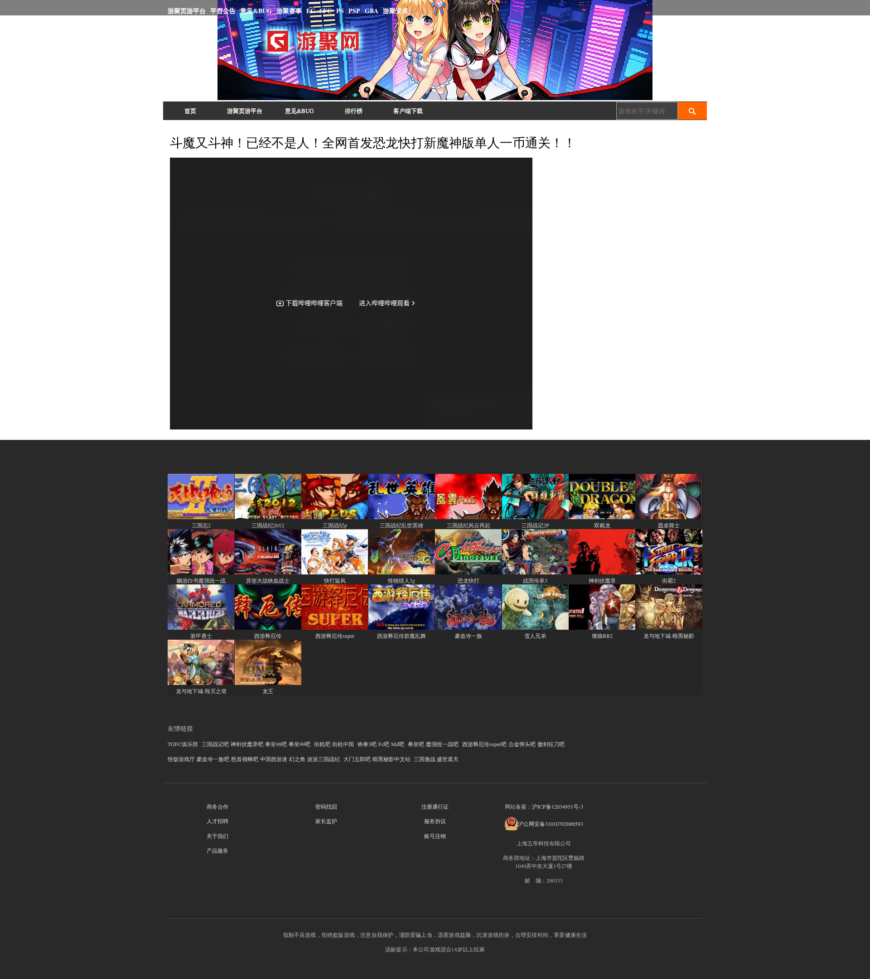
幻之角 (297, 758)
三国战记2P (535, 525)
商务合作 (217, 806)
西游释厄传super (334, 635)
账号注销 (435, 835)
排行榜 (353, 110)
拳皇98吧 (276, 744)
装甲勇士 (201, 635)
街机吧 (322, 744)
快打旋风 (335, 580)
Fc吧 (383, 744)
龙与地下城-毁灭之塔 (201, 690)
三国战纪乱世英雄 (401, 525)
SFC (325, 10)
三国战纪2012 (267, 525)
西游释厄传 (267, 635)
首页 (190, 110)
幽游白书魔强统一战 (201, 580)
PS (340, 10)
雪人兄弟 (535, 635)
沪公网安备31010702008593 (550, 823)
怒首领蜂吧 (244, 758)
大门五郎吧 (357, 758)
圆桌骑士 (669, 525)
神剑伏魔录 (602, 580)
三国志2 (201, 525)
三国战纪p (335, 525)
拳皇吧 (416, 744)
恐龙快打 (468, 580)
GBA (371, 10)
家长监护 (326, 821)
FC (310, 10)
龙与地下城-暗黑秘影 (668, 635)
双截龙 (602, 525)
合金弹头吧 (522, 744)
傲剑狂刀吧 (551, 744)
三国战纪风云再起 (468, 525)
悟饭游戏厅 (181, 758)
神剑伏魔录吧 (247, 744)
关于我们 (217, 835)
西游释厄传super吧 (484, 744)
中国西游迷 (273, 758)
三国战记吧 (215, 744)
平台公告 (223, 10)
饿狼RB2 (602, 635)
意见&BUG (256, 10)
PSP (354, 10)
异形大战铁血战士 (268, 580)
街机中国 (343, 744)
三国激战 (424, 758)
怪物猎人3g (401, 580)
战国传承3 (535, 580)
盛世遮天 (448, 758)
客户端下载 (408, 110)
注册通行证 (435, 806)
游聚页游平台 (187, 10)
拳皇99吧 (299, 744)
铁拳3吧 (367, 744)
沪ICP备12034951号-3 (557, 806)
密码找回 (326, 806)
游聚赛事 (289, 10)
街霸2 (669, 580)
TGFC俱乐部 (183, 744)
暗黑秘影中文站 (391, 758)
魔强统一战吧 (442, 744)
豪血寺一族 (468, 635)
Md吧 (397, 744)
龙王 (267, 690)
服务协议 (435, 821)
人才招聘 (217, 821)
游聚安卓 (395, 10)
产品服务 (217, 850)
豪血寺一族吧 (213, 758)
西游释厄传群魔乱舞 (401, 635)
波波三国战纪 (323, 758)
